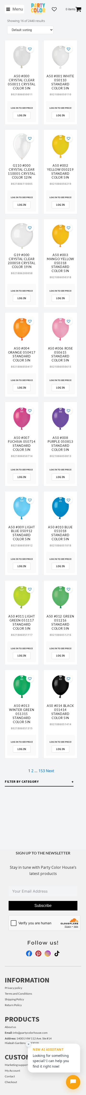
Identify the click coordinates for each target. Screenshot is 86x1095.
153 (41, 770)
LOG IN (21, 115)
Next (50, 770)
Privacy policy (13, 988)
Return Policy (13, 1005)
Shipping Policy (14, 999)
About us (10, 1027)
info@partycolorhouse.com (26, 1032)
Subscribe (43, 906)
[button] (30, 49)
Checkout (11, 1082)
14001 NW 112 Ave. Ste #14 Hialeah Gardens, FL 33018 (28, 1041)
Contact (10, 1076)
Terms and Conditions (18, 993)
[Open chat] (73, 1082)
